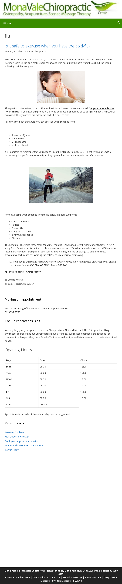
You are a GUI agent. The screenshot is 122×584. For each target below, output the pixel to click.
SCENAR (77, 580)
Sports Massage (93, 577)
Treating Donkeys (14, 432)
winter (30, 283)
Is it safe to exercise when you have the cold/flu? (47, 46)
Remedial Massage (72, 577)
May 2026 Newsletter (17, 436)
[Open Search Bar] (118, 23)
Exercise (18, 283)
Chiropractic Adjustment (17, 577)
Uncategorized (15, 279)
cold (10, 283)
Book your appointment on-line (21, 441)
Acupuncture (53, 577)
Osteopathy (39, 577)
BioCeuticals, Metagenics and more (24, 445)
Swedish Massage (61, 580)
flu (24, 283)
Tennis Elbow (12, 449)
